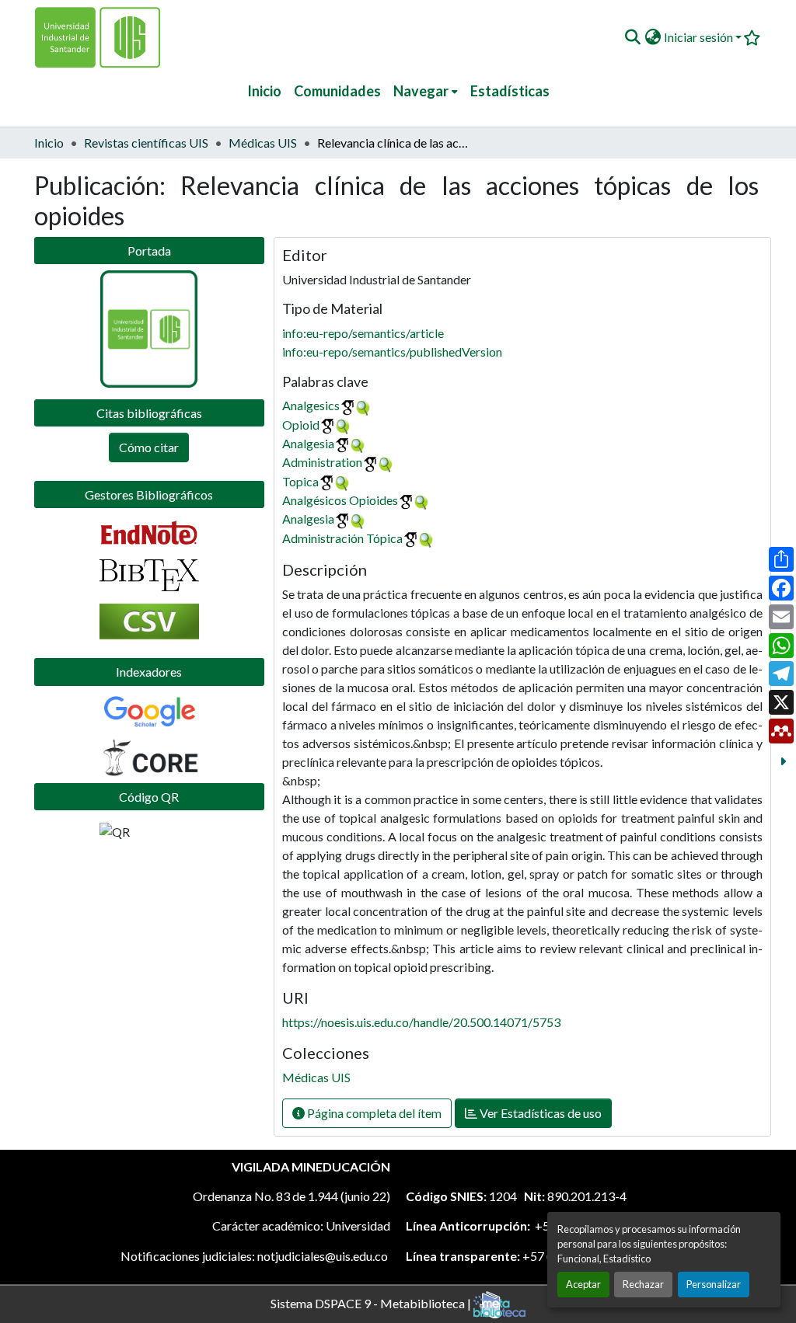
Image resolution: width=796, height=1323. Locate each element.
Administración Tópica (342, 538)
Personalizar (713, 1284)
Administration (322, 461)
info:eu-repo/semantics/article (363, 333)
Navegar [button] (421, 90)
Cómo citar (149, 447)
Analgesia (308, 443)
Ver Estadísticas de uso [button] (539, 1112)
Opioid (300, 424)
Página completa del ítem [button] (373, 1112)
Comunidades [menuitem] (337, 90)
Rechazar (643, 1284)
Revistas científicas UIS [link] (146, 142)
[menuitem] (425, 91)
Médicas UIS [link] (263, 142)
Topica (300, 481)
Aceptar (583, 1284)
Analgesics (311, 405)
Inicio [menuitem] (264, 90)
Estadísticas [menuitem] (510, 90)
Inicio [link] (49, 142)
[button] (632, 37)
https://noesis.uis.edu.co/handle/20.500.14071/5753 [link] (421, 1022)
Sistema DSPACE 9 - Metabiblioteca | (372, 1302)
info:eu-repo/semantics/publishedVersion (392, 351)
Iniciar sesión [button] (699, 37)
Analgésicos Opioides (340, 500)
